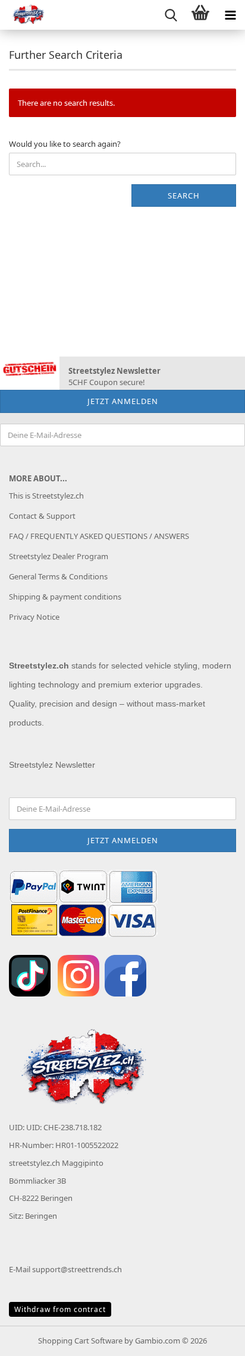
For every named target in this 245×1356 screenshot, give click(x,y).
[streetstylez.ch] (24, 15)
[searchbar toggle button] (171, 15)
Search (184, 195)
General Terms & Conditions (58, 576)
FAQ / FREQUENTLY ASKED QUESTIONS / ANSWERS (99, 536)
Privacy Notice (34, 616)
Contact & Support (42, 515)
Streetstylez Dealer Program (58, 556)
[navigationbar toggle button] (230, 15)
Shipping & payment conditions (65, 596)
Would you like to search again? (65, 143)
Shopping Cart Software (80, 1340)
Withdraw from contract (60, 1309)
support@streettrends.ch (77, 1269)
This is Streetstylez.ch (46, 495)
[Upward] (212, 1338)
